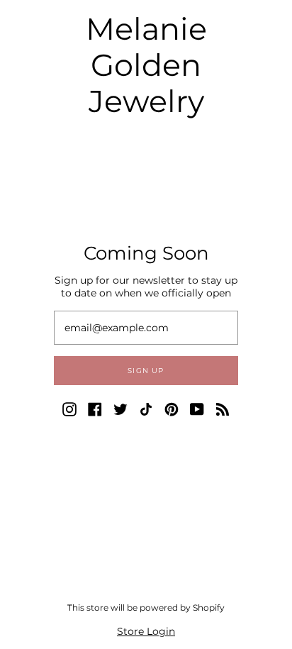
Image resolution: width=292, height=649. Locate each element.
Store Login (146, 631)
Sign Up (146, 370)
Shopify (209, 607)
